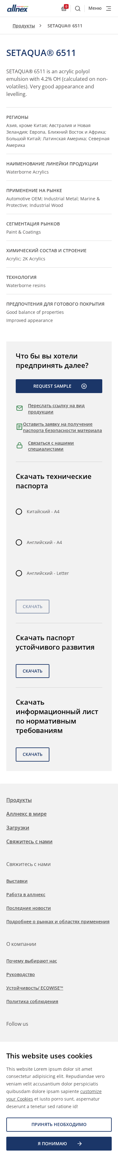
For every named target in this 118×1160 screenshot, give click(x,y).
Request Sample (52, 386)
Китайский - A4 (43, 511)
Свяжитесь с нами (29, 841)
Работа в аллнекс (25, 894)
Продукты (24, 26)
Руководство (20, 974)
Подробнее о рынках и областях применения (58, 921)
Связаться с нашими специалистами (51, 446)
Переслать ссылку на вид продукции (56, 408)
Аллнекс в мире (26, 813)
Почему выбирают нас (31, 961)
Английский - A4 (44, 542)
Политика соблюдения (32, 1001)
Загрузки (17, 827)
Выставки (17, 881)
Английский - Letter (48, 573)
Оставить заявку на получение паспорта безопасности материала (62, 427)
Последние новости (28, 908)
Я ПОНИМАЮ (52, 1143)
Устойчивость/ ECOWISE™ (34, 988)
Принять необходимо (59, 1124)
